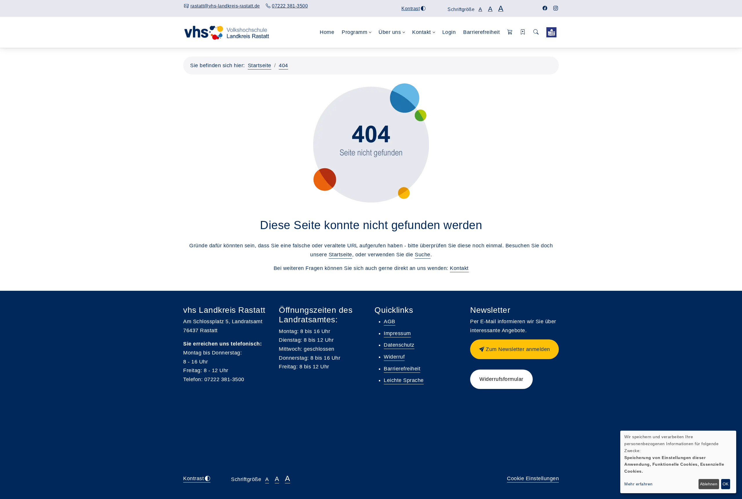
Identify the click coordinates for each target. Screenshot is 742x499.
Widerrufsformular (501, 379)
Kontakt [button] (421, 32)
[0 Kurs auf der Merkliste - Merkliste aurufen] (551, 32)
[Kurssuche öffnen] (536, 32)
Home (327, 32)
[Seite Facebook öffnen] (545, 8)
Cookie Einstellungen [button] (533, 478)
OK (725, 484)
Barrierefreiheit (481, 32)
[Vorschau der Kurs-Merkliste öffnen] (523, 32)
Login (449, 32)
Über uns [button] (390, 32)
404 (283, 65)
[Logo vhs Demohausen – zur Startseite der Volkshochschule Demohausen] (226, 32)
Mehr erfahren (638, 484)
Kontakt (459, 268)
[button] (510, 32)
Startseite (259, 65)
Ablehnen (708, 484)
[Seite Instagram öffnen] (555, 8)
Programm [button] (354, 32)
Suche (422, 254)
